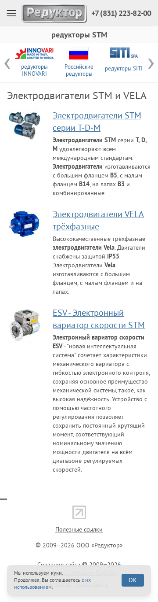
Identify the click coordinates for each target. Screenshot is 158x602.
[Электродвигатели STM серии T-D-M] (24, 125)
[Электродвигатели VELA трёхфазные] (24, 224)
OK (133, 580)
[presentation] (7, 62)
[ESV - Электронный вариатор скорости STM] (24, 325)
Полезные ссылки (79, 529)
